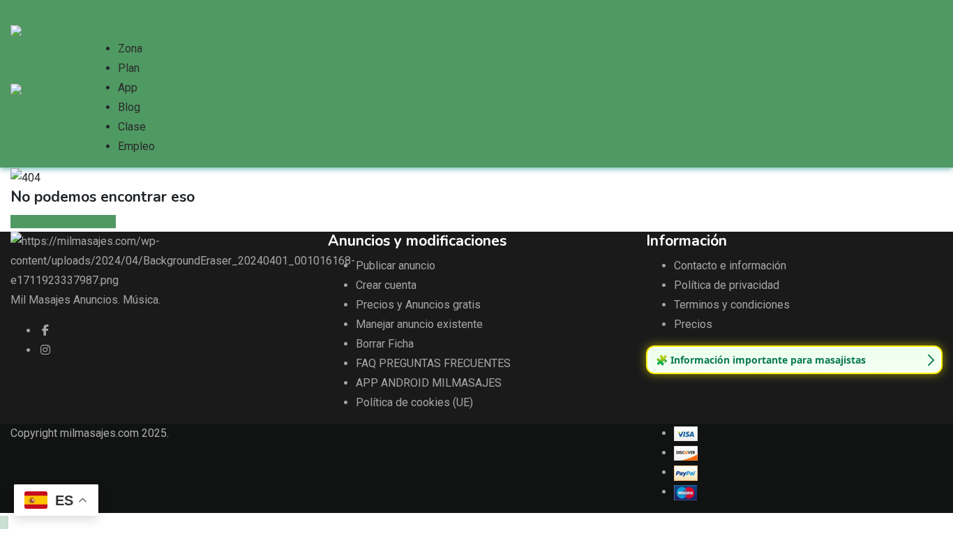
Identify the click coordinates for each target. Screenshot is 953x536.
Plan (129, 68)
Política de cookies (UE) (414, 402)
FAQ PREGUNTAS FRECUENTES (433, 363)
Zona (130, 48)
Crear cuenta (386, 285)
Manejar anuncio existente (419, 324)
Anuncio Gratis (131, 9)
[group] (794, 360)
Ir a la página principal (63, 221)
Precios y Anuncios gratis (418, 304)
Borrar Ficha (385, 343)
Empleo (136, 146)
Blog (129, 107)
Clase (132, 126)
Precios (693, 324)
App (127, 87)
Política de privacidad (726, 285)
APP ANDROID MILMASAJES (429, 382)
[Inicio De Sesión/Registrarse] (94, 29)
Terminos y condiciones (732, 304)
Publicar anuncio (395, 265)
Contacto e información (730, 265)
